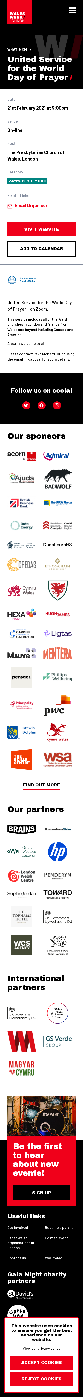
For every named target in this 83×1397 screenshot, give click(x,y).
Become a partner (60, 1227)
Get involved (17, 1227)
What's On (17, 49)
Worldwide (53, 1257)
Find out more (41, 785)
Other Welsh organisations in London (20, 1243)
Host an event (56, 1238)
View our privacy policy (41, 1348)
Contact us (16, 1257)
